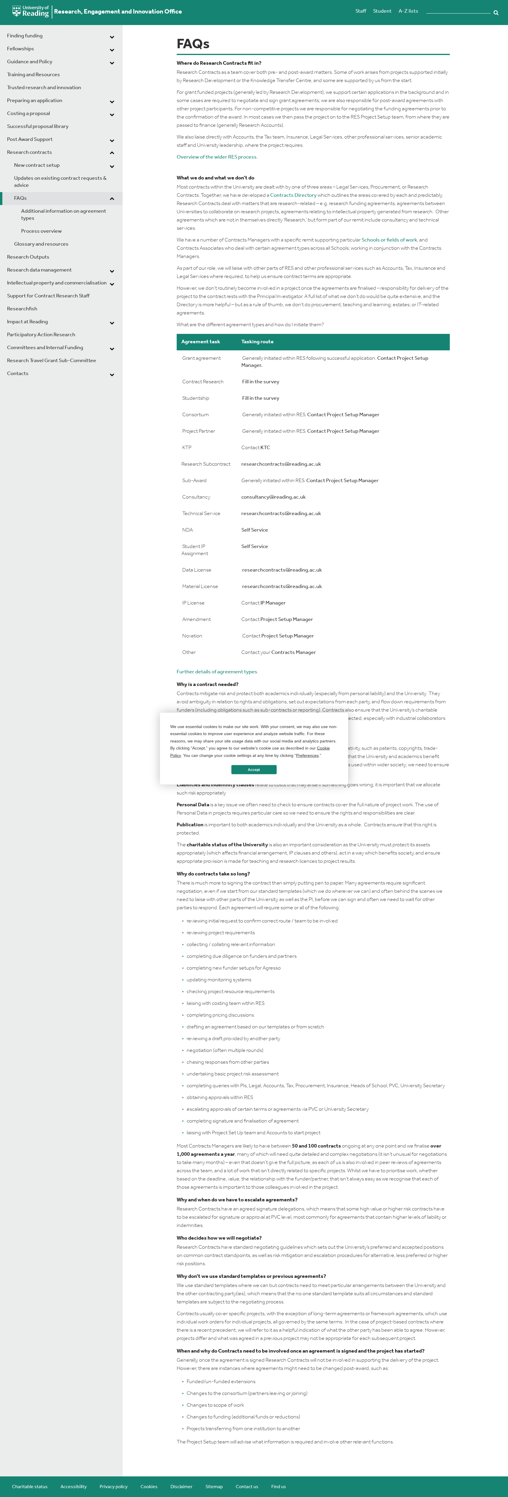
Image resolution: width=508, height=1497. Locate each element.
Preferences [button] (307, 755)
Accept (254, 769)
